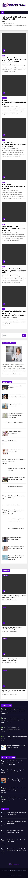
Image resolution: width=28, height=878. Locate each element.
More (3, 55)
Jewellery (5, 575)
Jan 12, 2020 (6, 275)
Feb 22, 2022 (6, 106)
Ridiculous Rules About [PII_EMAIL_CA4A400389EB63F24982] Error (14, 229)
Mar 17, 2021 (6, 190)
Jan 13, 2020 (6, 233)
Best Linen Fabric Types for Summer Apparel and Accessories (13, 659)
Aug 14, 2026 (6, 599)
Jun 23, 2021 (6, 148)
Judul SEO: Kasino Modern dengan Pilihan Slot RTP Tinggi (12, 628)
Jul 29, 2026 (6, 631)
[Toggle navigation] (25, 13)
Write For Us (18, 875)
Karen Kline (14, 599)
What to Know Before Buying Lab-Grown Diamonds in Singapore (14, 596)
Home (3, 21)
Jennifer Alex (14, 64)
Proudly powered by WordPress (10, 870)
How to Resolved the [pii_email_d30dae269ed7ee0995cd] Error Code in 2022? (14, 60)
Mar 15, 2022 (6, 64)
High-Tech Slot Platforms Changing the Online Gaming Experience (13, 691)
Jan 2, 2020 (6, 317)
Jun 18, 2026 (6, 694)
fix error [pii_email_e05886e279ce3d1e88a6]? (14, 102)
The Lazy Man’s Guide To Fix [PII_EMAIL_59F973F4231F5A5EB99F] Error (14, 271)
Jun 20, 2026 (6, 663)
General (5, 638)
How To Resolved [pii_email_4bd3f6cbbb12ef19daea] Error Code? (14, 144)
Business (4, 97)
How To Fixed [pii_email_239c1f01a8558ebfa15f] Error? (13, 186)
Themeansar (14, 872)
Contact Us (12, 875)
